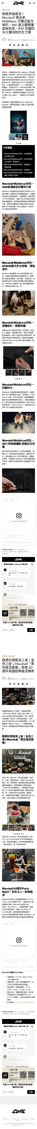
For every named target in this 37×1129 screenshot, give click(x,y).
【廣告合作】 (24, 1119)
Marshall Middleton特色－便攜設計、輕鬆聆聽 (18, 166)
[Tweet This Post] (14, 45)
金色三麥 (13, 1014)
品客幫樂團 (31, 1012)
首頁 (3, 10)
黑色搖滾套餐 (24, 1014)
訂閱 (31, 630)
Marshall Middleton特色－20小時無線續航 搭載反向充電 (18, 174)
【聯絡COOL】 (16, 1119)
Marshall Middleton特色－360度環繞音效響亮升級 (18, 155)
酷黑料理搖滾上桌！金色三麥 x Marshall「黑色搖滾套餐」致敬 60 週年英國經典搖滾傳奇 (18, 104)
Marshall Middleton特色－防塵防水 (17, 170)
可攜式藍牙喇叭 (23, 552)
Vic (10, 39)
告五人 (23, 1012)
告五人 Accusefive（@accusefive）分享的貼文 (19, 967)
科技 (8, 10)
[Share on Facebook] (10, 45)
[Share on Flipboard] (18, 45)
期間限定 (6, 1014)
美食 (13, 656)
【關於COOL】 (6, 1119)
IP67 (15, 549)
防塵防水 (5, 554)
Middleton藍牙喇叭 (9, 552)
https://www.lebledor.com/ (25, 1002)
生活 (8, 656)
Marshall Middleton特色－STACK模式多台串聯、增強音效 (18, 160)
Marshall (21, 549)
